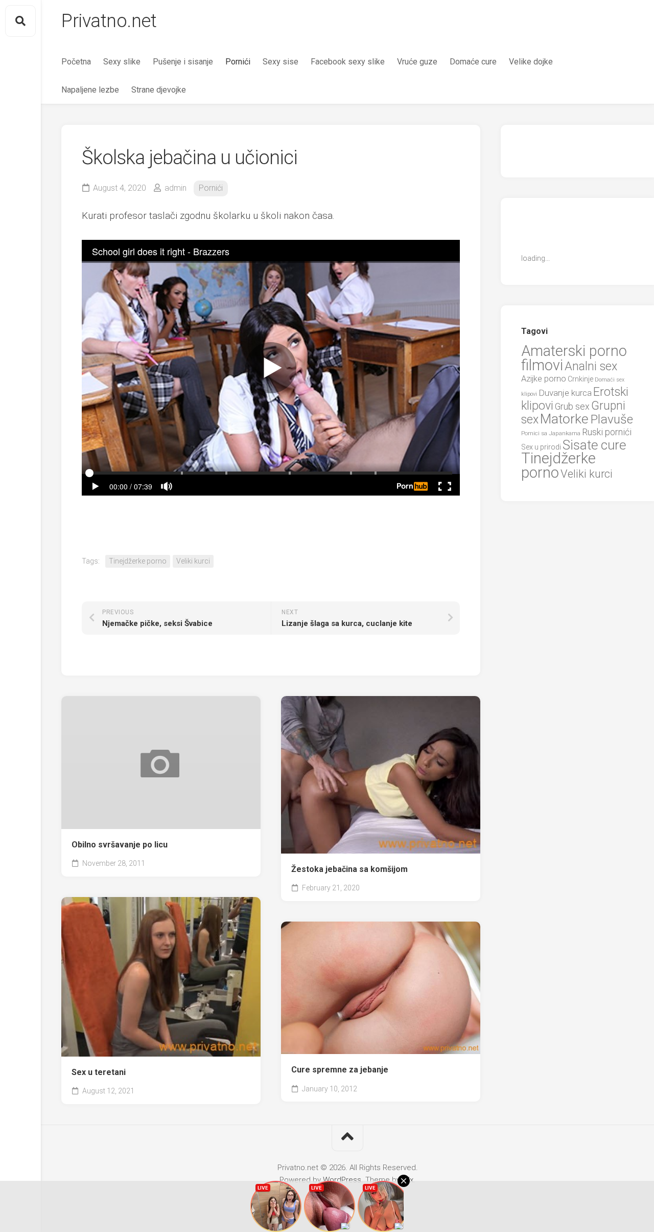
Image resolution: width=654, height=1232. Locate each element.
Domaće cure (473, 61)
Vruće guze (417, 61)
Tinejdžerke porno (138, 561)
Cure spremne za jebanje (339, 1069)
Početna (76, 61)
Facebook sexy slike (348, 61)
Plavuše (611, 419)
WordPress (342, 1179)
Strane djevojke (158, 90)
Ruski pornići (607, 432)
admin (175, 188)
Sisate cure (594, 445)
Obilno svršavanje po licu (120, 844)
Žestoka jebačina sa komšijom (349, 869)
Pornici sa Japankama (550, 433)
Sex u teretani (99, 1072)
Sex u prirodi (541, 447)
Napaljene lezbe (90, 90)
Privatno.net (108, 21)
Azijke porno (543, 379)
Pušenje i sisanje (183, 61)
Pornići (237, 61)
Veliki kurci (193, 561)
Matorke (564, 419)
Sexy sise (280, 61)
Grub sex (572, 406)
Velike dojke (531, 61)
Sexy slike (122, 61)
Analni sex (591, 366)
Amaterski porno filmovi (574, 358)
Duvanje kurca (565, 393)
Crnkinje (580, 379)
